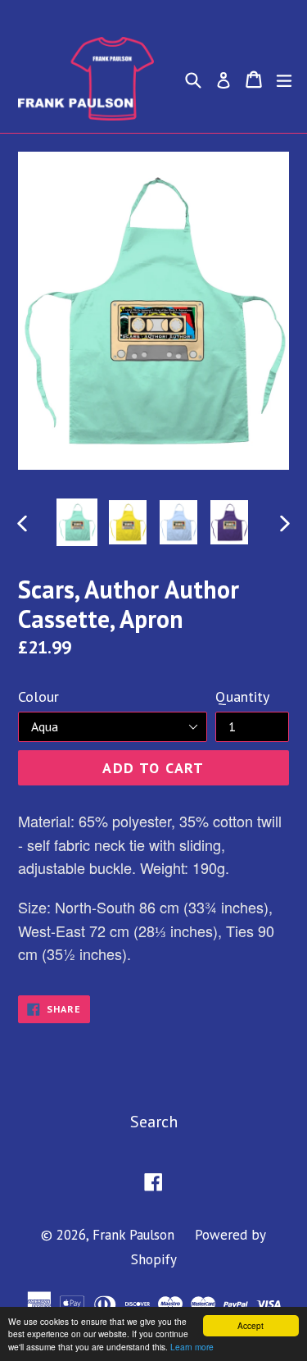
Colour (38, 696)
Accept (250, 1325)
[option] (77, 522)
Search (154, 1121)
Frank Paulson (133, 1235)
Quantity (242, 696)
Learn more (192, 1347)
